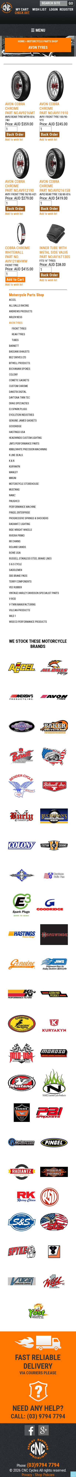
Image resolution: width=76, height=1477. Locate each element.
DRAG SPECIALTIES (19, 403)
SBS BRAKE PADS (18, 575)
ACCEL (12, 300)
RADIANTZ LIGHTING (19, 524)
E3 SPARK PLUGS (18, 409)
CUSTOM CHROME (18, 386)
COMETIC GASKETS (19, 380)
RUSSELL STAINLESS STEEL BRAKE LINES (30, 558)
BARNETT (14, 346)
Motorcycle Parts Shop (26, 295)
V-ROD (12, 598)
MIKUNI (12, 478)
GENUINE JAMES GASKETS (23, 420)
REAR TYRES (18, 334)
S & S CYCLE (15, 564)
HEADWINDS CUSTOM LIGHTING (25, 437)
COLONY (13, 374)
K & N (11, 460)
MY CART (22, 10)
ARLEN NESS (15, 317)
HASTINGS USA (17, 432)
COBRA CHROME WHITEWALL (17, 255)
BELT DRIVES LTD (17, 357)
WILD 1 (12, 616)
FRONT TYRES (19, 328)
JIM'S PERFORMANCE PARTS (24, 443)
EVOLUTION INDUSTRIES (21, 414)
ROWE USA (15, 552)
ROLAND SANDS (17, 547)
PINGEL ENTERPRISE (19, 512)
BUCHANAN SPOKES (19, 369)
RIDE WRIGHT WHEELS (20, 529)
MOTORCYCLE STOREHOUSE (24, 483)
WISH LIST (39, 9)
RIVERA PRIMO (17, 535)
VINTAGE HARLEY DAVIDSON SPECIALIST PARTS (34, 593)
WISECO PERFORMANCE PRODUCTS (28, 621)
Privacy (27, 1475)
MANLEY (13, 472)
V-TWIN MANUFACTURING (22, 604)
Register (66, 9)
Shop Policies (44, 1475)
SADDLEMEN (15, 570)
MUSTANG (14, 489)
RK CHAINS (14, 541)
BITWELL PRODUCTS (19, 363)
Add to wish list (14, 139)
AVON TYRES (16, 323)
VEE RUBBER (15, 587)
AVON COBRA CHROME (20, 108)
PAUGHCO (14, 501)
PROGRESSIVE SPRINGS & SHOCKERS (28, 518)
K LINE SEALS (16, 455)
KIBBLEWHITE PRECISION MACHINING (28, 449)
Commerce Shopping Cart (73, 1474)
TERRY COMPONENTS (20, 581)
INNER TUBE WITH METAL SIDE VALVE (54, 252)
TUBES (15, 340)
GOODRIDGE (15, 426)
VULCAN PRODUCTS (19, 610)
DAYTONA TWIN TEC (19, 397)
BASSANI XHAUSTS (19, 351)
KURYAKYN (14, 466)
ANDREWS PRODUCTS (20, 311)
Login (53, 9)
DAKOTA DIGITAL (17, 391)
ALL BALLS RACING (19, 305)
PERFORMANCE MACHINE (22, 506)
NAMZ (12, 495)
